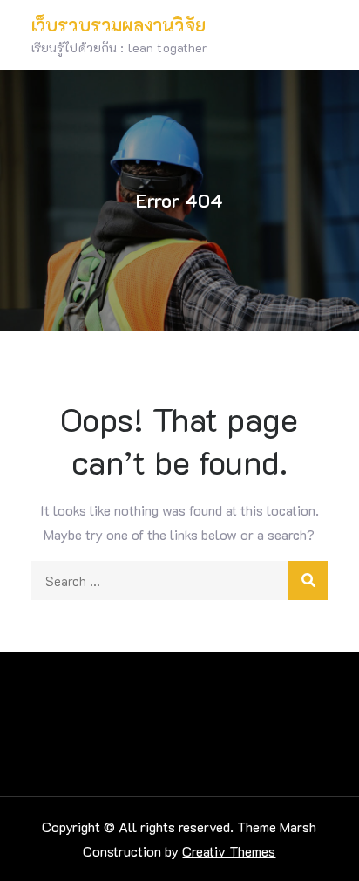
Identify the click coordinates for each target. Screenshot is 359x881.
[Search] (308, 580)
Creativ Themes (228, 851)
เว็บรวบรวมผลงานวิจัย (118, 24)
